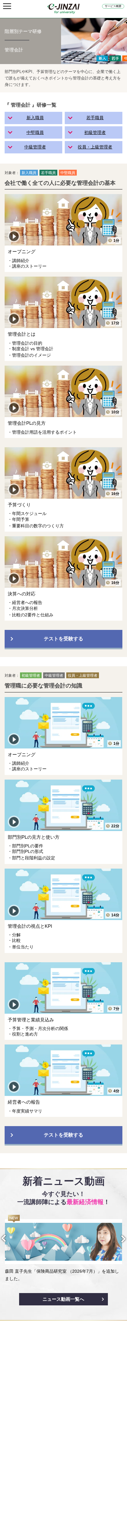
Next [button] (118, 1239)
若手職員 (95, 117)
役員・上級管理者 (95, 146)
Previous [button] (9, 1238)
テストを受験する (63, 638)
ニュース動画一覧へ (63, 1299)
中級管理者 (35, 146)
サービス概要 (113, 6)
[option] (63, 1248)
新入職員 (35, 117)
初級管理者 (95, 132)
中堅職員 (35, 132)
